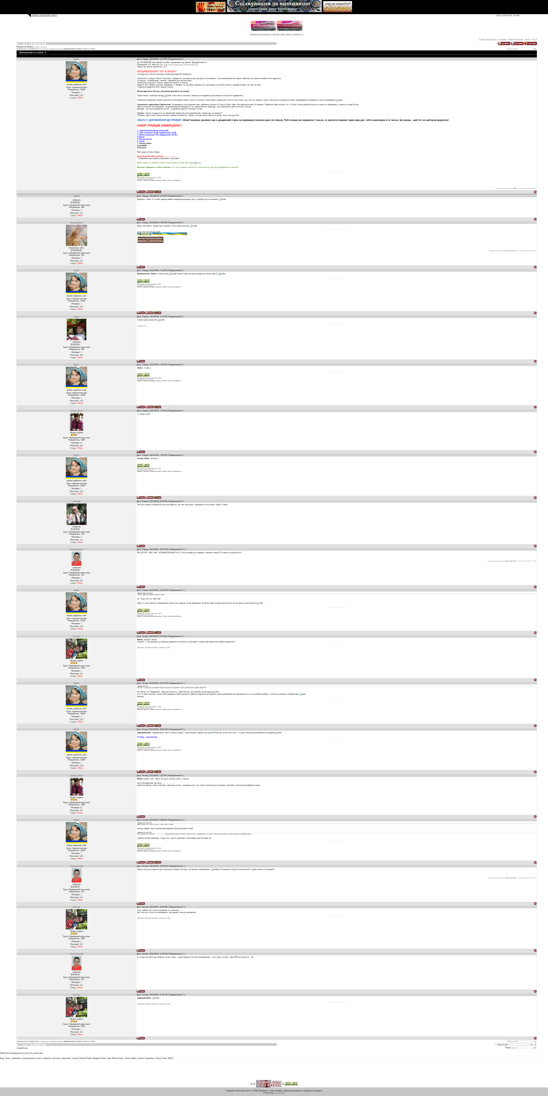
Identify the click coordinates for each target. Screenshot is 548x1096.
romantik (76, 501)
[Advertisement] (52, 1067)
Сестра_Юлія (76, 411)
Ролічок (76, 636)
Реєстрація (45, 16)
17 (185, 866)
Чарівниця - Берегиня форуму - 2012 (149, 177)
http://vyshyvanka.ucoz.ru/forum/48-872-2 (181, 64)
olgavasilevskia (76, 549)
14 (185, 729)
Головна (35, 16)
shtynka (37, 47)
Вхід (54, 16)
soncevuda (43, 47)
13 (185, 683)
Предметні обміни (56, 49)
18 (185, 907)
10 (185, 549)
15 (184, 775)
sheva (76, 316)
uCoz (276, 1093)
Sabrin (76, 196)
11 (185, 590)
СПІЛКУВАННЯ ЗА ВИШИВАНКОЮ (27, 49)
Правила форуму (515, 39)
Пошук (527, 39)
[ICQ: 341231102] (157, 191)
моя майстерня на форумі (145, 179)
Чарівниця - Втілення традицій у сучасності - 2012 (153, 647)
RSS (534, 39)
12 (184, 636)
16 (184, 820)
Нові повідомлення (488, 39)
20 (184, 995)
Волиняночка (76, 222)
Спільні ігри (45, 49)
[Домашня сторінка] (149, 191)
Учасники (502, 39)
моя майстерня (141, 325)
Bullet (76, 59)
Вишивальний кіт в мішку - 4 (73, 49)
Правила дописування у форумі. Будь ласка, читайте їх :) (276, 34)
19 (184, 954)
